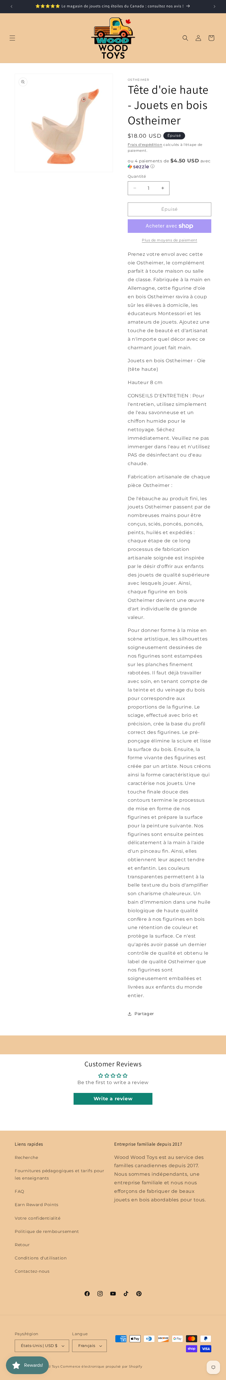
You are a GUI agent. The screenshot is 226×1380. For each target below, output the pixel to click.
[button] (12, 38)
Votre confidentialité (38, 1218)
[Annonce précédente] (11, 6)
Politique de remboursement (47, 1231)
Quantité (137, 176)
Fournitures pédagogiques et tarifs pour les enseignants (59, 1174)
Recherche (26, 1157)
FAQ (19, 1191)
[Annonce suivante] (214, 6)
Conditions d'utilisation (41, 1258)
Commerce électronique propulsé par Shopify (101, 1366)
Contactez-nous (32, 1271)
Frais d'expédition (145, 144)
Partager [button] (144, 1013)
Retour (22, 1244)
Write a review (113, 1098)
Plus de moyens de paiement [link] (169, 240)
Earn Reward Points (37, 1204)
